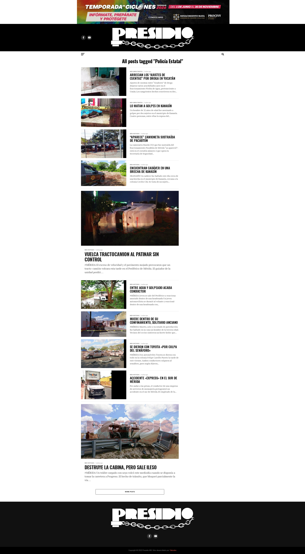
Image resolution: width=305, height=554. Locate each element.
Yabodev (173, 550)
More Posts (130, 492)
